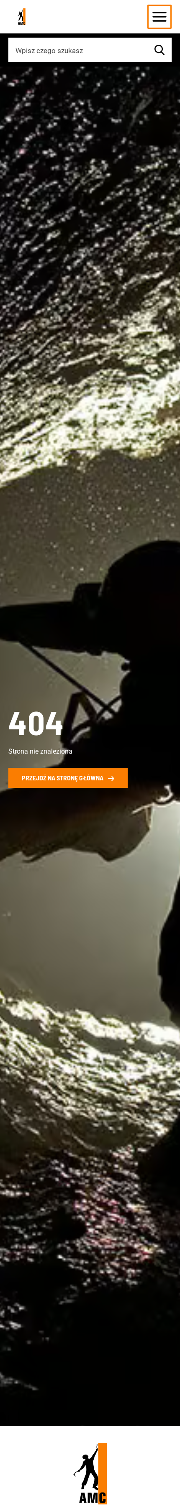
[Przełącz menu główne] (159, 17)
